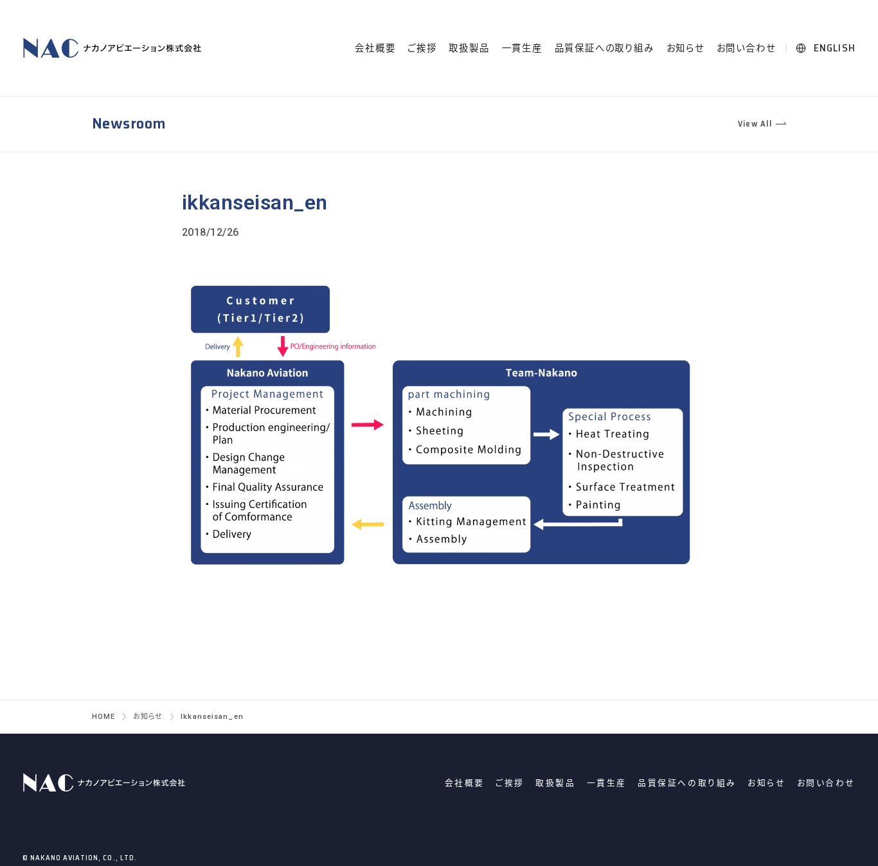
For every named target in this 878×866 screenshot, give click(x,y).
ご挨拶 (422, 48)
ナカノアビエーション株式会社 (114, 48)
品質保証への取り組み (604, 48)
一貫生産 (522, 48)
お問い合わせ (746, 48)
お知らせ (685, 48)
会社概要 (375, 48)
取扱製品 (469, 48)
